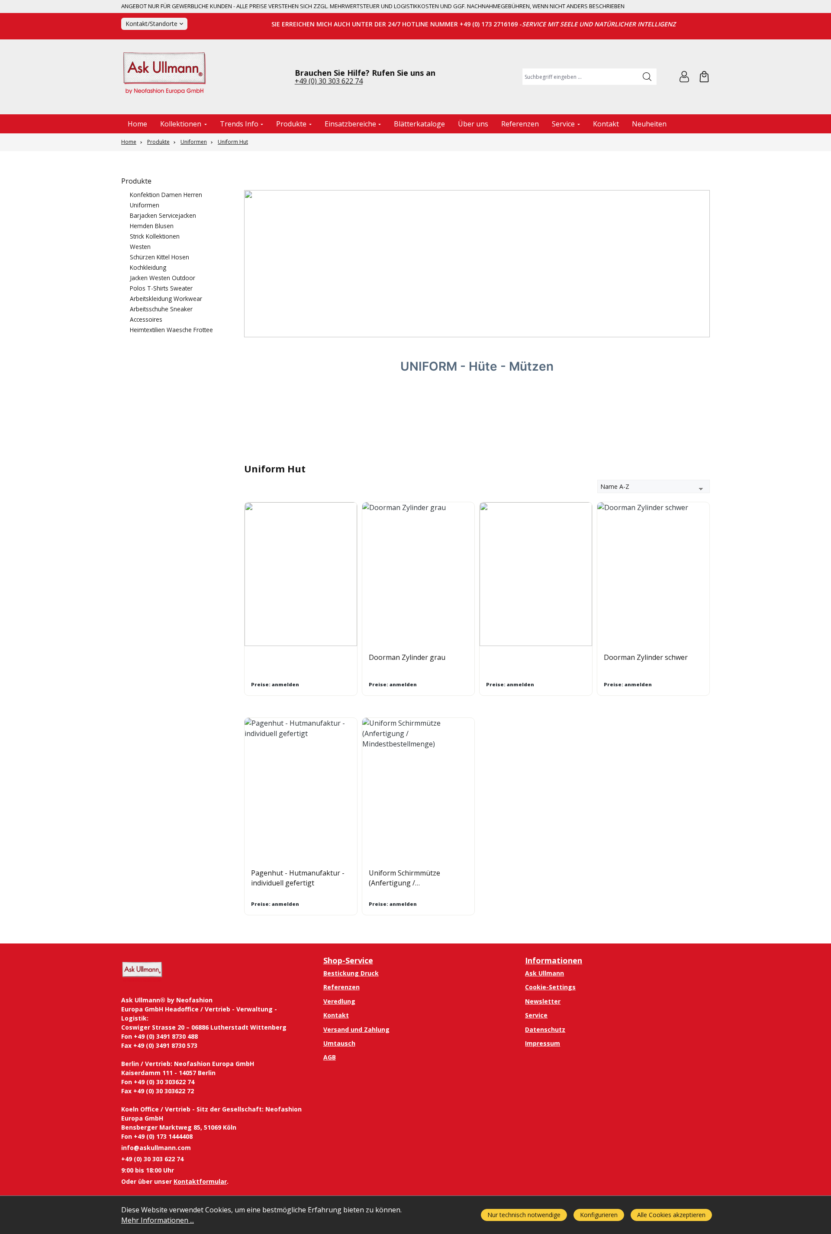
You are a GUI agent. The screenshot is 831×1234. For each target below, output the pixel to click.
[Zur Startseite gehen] (164, 76)
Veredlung (339, 1001)
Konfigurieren (599, 1215)
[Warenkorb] (704, 76)
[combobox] (580, 76)
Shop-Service (348, 960)
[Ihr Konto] (684, 76)
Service (536, 1015)
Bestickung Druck (351, 973)
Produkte (136, 181)
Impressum (542, 1043)
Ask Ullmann (544, 973)
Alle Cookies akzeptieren (671, 1215)
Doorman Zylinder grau (407, 657)
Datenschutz (545, 1029)
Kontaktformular (200, 1181)
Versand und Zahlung (356, 1029)
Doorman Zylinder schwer (646, 657)
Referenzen (341, 987)
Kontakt (336, 1015)
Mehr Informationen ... (157, 1220)
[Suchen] (647, 76)
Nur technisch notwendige (523, 1215)
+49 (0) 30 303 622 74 (329, 81)
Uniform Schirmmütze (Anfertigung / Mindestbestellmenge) (405, 878)
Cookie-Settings (550, 987)
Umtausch (339, 1043)
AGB (329, 1057)
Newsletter (542, 1001)
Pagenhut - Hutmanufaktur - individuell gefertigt (298, 877)
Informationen (553, 960)
